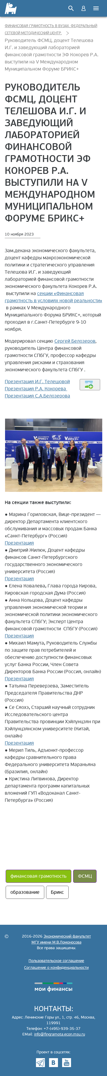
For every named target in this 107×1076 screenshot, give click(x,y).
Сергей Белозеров (74, 341)
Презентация (19, 543)
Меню (96, 8)
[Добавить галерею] (90, 384)
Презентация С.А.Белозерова (37, 396)
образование (25, 892)
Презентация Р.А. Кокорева (36, 389)
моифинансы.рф (53, 987)
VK (53, 1062)
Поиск (71, 8)
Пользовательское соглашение (56, 960)
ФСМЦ (85, 876)
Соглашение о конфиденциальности (56, 967)
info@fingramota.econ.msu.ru (59, 1034)
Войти (83, 8)
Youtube (66, 1062)
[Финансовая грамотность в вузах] (11, 8)
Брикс (57, 892)
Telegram (40, 1062)
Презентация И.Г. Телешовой (37, 382)
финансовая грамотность (38, 876)
